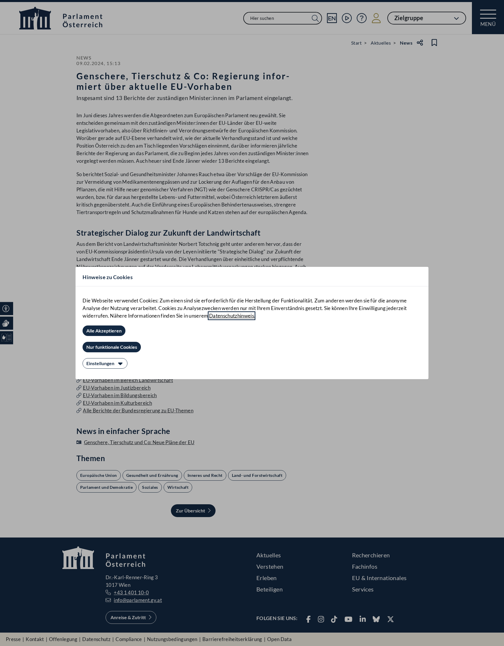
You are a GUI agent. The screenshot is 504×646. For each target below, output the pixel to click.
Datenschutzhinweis (231, 316)
